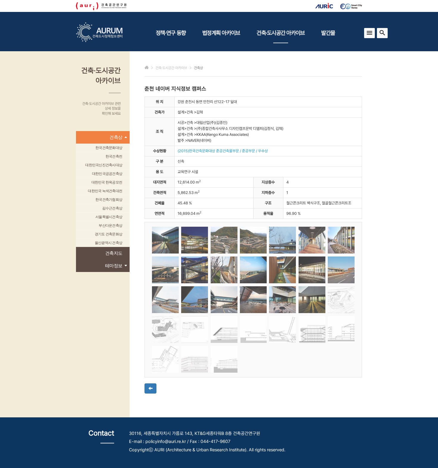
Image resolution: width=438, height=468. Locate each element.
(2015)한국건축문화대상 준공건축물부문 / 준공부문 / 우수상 (223, 151)
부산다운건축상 (110, 225)
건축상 (115, 137)
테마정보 (113, 265)
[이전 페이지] (150, 388)
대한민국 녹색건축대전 (105, 191)
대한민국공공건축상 (107, 174)
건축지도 (113, 253)
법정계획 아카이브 (221, 32)
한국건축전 (113, 156)
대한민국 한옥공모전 (106, 182)
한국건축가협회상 (108, 200)
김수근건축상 (112, 208)
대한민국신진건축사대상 (103, 165)
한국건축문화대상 (108, 148)
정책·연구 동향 (171, 32)
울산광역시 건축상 (108, 243)
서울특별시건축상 (108, 217)
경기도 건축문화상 (108, 234)
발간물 (328, 32)
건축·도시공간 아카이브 (281, 32)
